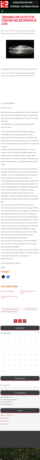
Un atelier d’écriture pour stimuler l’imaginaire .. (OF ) (9, 310)
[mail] (20, 321)
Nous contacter (4, 421)
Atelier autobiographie (7, 291)
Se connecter (4, 424)
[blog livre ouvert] (24, 321)
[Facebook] (15, 321)
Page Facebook (4, 418)
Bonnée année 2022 (31, 309)
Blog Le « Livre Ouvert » (6, 415)
